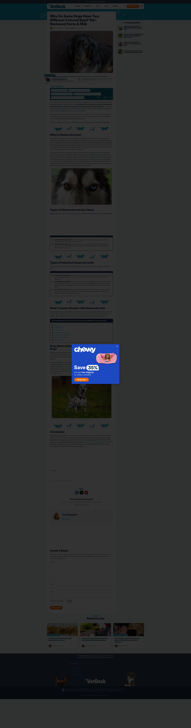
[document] (95, 364)
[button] (117, 346)
